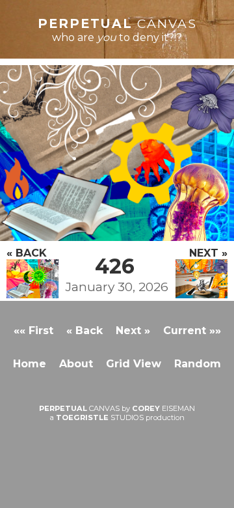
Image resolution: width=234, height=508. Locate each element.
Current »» (192, 330)
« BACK (26, 253)
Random (197, 364)
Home (29, 364)
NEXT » (208, 253)
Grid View (133, 364)
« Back (84, 330)
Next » (133, 330)
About (76, 364)
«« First (33, 330)
